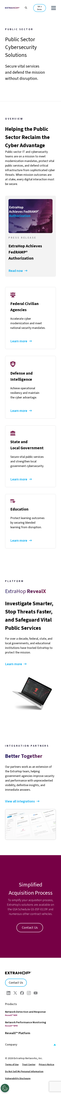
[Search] (24, 7)
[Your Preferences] (5, 1088)
